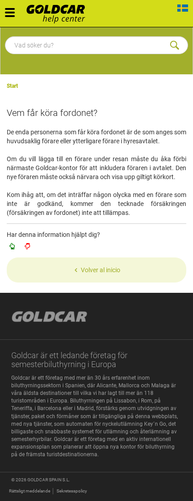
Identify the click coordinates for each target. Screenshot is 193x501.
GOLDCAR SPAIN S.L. (48, 479)
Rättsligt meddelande (29, 490)
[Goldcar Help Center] (58, 11)
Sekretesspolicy (72, 490)
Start (12, 86)
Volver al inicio (100, 270)
